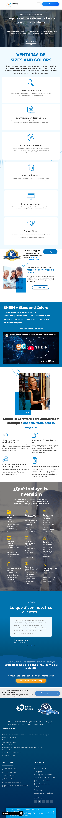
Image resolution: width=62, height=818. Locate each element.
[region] (31, 28)
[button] (1, 28)
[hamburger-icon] (39, 4)
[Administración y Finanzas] (9, 564)
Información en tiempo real (44, 441)
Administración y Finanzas (14, 569)
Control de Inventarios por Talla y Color (14, 465)
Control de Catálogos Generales (48, 517)
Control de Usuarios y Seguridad (30, 543)
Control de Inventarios (30, 516)
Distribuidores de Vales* (50, 569)
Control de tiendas (12, 542)
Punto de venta (11, 516)
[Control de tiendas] (9, 538)
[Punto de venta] (9, 512)
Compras (47, 542)
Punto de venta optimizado (10, 441)
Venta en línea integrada (45, 466)
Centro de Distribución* (31, 568)
